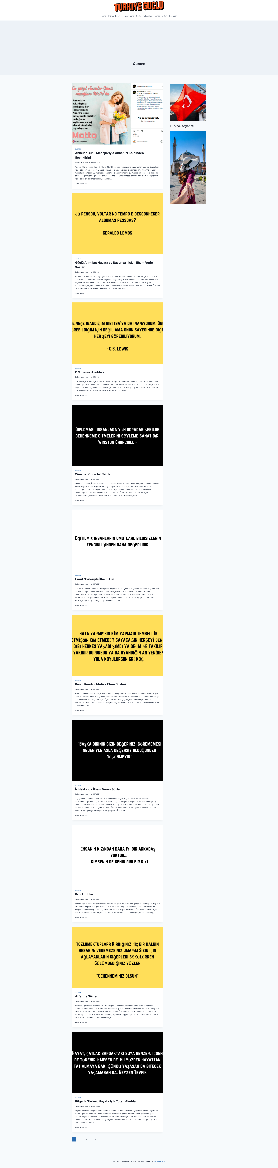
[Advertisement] (139, 36)
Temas (157, 16)
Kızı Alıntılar (84, 894)
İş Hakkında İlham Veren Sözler (98, 789)
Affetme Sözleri (86, 996)
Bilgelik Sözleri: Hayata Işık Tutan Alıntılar (106, 1101)
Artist (164, 16)
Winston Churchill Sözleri (94, 474)
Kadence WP (159, 1161)
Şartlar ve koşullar (144, 16)
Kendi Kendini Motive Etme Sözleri (100, 684)
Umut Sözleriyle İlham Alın (94, 579)
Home (103, 16)
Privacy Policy (114, 16)
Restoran (173, 16)
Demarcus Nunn (83, 162)
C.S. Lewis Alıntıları (89, 372)
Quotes (78, 149)
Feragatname (128, 16)
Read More (81, 184)
